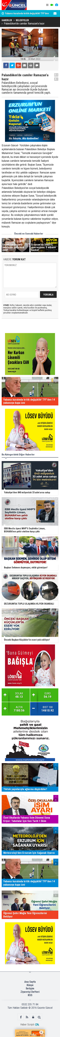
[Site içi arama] (39, 1017)
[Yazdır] (30, 65)
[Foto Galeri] (56, 5)
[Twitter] (12, 65)
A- (56, 79)
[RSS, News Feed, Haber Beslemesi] (27, 1017)
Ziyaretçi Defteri (30, 991)
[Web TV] (52, 5)
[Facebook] (6, 65)
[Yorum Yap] (37, 65)
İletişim (30, 988)
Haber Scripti (27, 1024)
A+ (56, 74)
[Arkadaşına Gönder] (24, 65)
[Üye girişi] (33, 1017)
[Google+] (18, 65)
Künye (30, 985)
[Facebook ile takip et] (21, 1017)
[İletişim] (55, 13)
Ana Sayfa (30, 981)
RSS (30, 995)
